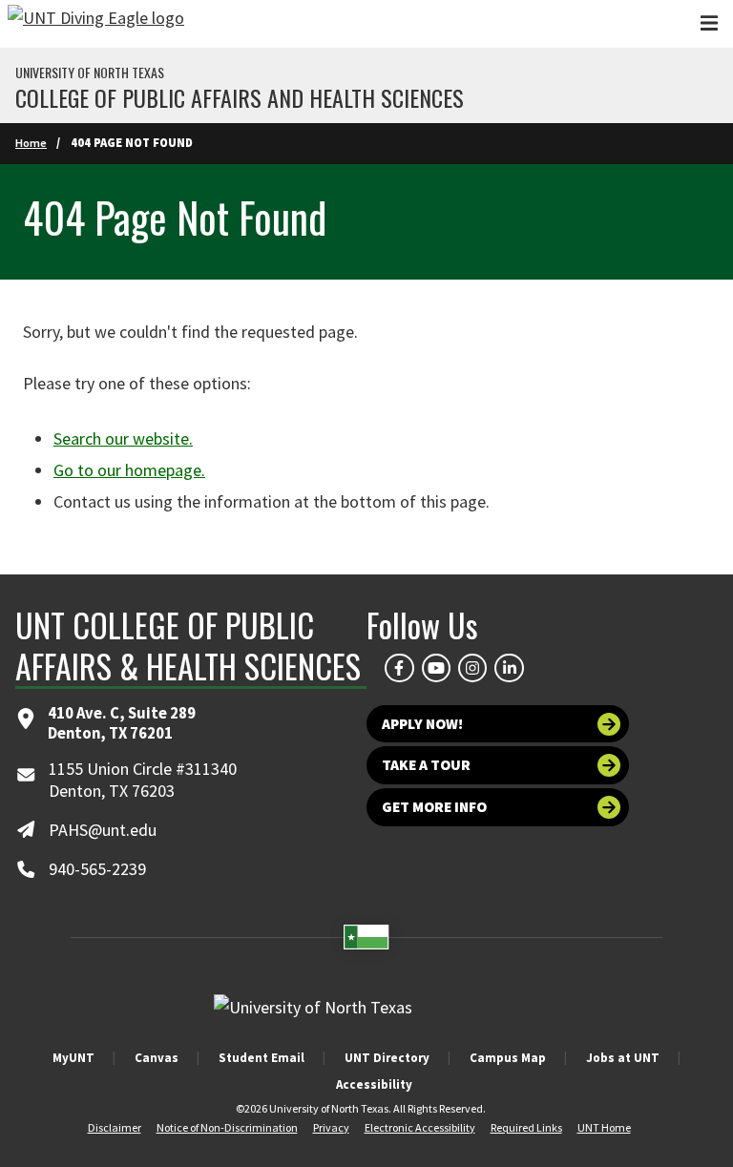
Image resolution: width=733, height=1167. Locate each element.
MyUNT (73, 1058)
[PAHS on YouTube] (436, 668)
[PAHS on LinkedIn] (508, 668)
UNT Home (604, 1127)
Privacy (331, 1127)
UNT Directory (387, 1058)
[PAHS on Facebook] (399, 668)
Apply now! (422, 724)
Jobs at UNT (623, 1058)
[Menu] (709, 23)
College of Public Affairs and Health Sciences (239, 97)
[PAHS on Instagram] (472, 668)
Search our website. (123, 438)
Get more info (434, 807)
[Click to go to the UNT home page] (96, 24)
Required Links (526, 1127)
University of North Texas (89, 72)
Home (31, 142)
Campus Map (508, 1058)
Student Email (261, 1058)
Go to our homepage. (129, 470)
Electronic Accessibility (420, 1127)
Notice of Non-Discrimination (227, 1127)
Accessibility (374, 1084)
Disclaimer (114, 1127)
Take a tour (426, 765)
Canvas (156, 1058)
